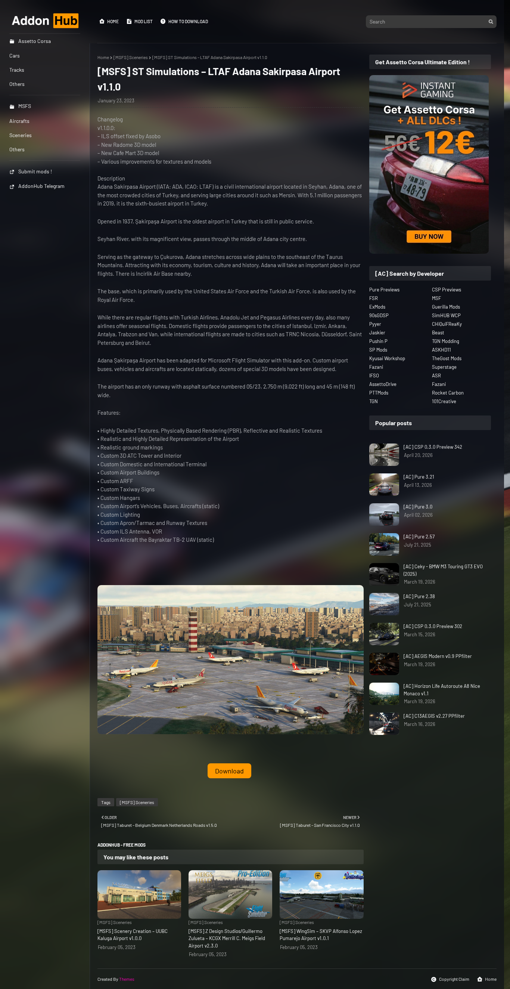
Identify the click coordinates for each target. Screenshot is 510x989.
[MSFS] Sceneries (130, 57)
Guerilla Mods (446, 307)
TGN (373, 401)
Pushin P (378, 341)
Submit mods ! (35, 171)
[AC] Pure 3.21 (419, 477)
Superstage (444, 367)
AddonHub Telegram (41, 186)
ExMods (377, 307)
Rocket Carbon (448, 393)
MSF (436, 298)
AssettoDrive (383, 384)
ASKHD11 (441, 350)
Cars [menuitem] (14, 55)
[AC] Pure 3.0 (418, 507)
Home (113, 21)
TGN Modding (445, 341)
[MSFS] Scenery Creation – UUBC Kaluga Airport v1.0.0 (132, 935)
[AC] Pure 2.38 (419, 596)
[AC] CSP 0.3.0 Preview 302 (433, 626)
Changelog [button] (110, 119)
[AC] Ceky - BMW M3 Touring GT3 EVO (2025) (443, 570)
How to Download (188, 21)
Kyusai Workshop (387, 358)
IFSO (374, 375)
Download (229, 771)
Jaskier (377, 333)
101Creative (444, 401)
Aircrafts (19, 121)
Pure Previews (384, 290)
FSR (373, 298)
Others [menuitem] (17, 84)
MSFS (24, 106)
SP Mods (378, 350)
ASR (436, 375)
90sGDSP (379, 315)
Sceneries (20, 135)
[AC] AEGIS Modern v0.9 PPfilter (438, 656)
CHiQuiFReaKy (447, 324)
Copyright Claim (454, 979)
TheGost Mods (446, 358)
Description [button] (111, 178)
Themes (126, 979)
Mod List (143, 21)
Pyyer (375, 324)
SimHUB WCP (446, 315)
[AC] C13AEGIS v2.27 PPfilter (434, 716)
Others (17, 149)
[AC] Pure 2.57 (419, 537)
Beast (438, 333)
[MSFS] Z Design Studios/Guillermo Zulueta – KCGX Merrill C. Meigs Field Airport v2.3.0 (227, 938)
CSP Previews (446, 290)
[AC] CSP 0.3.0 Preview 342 (433, 447)
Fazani (376, 367)
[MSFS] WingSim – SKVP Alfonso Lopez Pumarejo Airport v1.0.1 (321, 935)
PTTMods (378, 393)
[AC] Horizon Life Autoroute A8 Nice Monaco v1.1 (442, 689)
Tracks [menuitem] (16, 70)
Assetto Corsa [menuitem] (34, 41)
